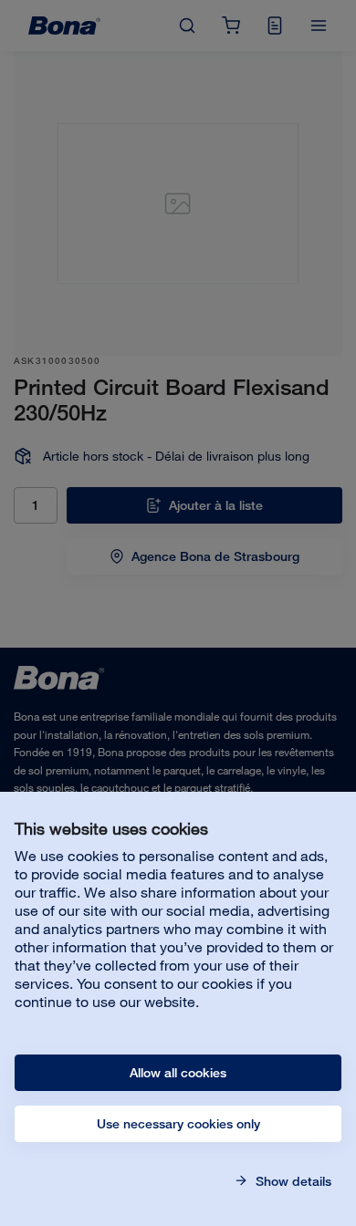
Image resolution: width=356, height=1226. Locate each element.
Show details (291, 1181)
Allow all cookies (178, 1073)
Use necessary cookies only (178, 1124)
